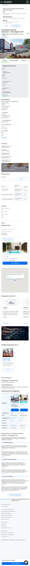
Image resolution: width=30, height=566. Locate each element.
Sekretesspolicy (4, 530)
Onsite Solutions (4, 506)
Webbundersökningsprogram (7, 517)
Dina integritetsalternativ (6, 527)
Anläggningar (5, 5)
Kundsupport (3, 525)
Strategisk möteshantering (6, 515)
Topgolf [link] (5, 307)
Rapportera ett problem (6, 499)
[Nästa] (28, 61)
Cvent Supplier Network (6, 504)
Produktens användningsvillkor (7, 532)
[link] (11, 302)
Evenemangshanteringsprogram (7, 509)
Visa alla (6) (3, 137)
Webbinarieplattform (5, 519)
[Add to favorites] (28, 33)
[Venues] (27, 2)
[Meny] (1, 2)
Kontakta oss (3, 523)
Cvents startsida (4, 522)
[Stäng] (26, 9)
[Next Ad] (28, 251)
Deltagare (3, 177)
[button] (15, 49)
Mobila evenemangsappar (6, 513)
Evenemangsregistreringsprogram (8, 511)
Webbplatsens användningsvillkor (8, 534)
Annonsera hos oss (5, 536)
